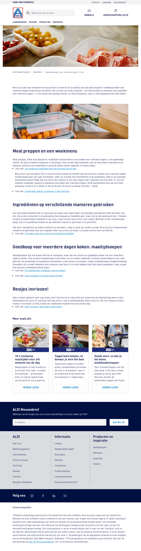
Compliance (60, 465)
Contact (58, 443)
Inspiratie (97, 458)
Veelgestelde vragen (64, 448)
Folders (97, 463)
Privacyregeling (62, 470)
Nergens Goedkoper (22, 481)
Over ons (17, 443)
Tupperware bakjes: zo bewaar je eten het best (47, 191)
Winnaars (97, 452)
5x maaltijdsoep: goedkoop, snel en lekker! (45, 270)
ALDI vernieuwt (20, 459)
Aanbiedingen (99, 447)
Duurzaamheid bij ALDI (66, 481)
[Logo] (18, 12)
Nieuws (16, 470)
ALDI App (17, 465)
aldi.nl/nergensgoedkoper (41, 541)
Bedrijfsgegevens (21, 448)
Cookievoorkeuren (63, 476)
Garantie (59, 459)
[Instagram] (32, 495)
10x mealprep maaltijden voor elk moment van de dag (50, 168)
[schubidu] (43, 495)
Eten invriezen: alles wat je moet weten (43, 306)
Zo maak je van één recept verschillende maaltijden (49, 233)
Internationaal (19, 454)
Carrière (17, 476)
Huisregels (60, 454)
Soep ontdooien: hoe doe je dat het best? (44, 275)
